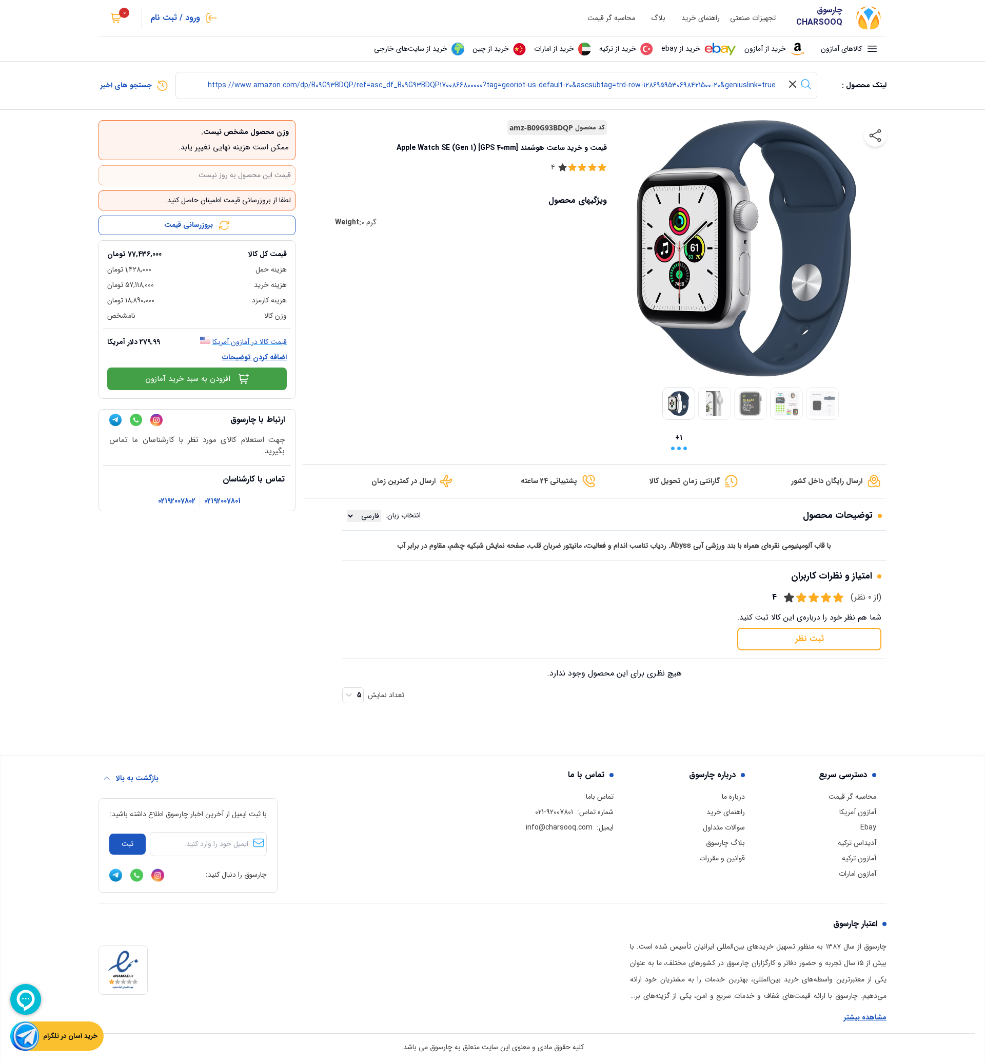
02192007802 (176, 501)
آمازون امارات (857, 874)
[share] (875, 135)
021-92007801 (554, 812)
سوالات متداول (724, 827)
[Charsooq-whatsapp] (136, 420)
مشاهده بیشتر (865, 1017)
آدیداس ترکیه (857, 843)
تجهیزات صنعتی (753, 18)
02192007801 (222, 501)
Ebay (868, 827)
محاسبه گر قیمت (611, 18)
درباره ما (733, 797)
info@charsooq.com (559, 827)
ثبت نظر (809, 638)
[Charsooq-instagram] (156, 420)
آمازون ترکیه (859, 858)
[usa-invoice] (197, 245)
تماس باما (600, 797)
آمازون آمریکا (857, 812)
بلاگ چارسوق (725, 843)
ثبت (127, 844)
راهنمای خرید (700, 18)
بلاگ (658, 18)
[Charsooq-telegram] (115, 420)
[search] (806, 84)
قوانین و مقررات (722, 858)
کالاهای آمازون (841, 49)
